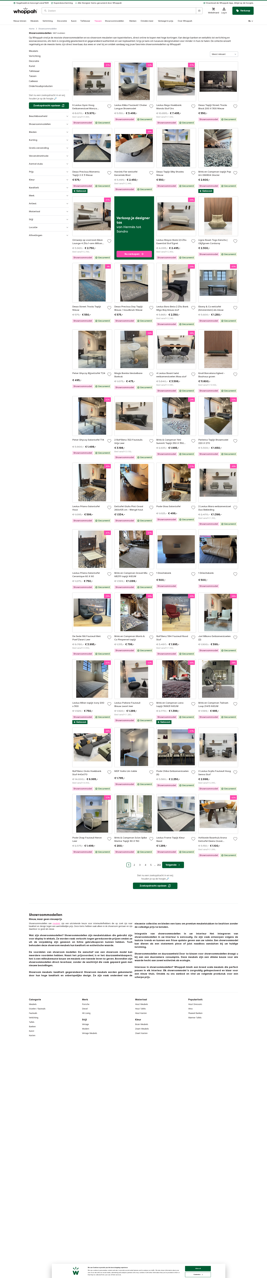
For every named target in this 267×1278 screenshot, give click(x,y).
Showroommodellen (47, 28)
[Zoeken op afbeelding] (199, 11)
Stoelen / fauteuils (37, 1008)
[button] (189, 3)
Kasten (32, 1035)
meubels (56, 923)
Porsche (85, 1004)
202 (159, 864)
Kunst (31, 1031)
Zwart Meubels (142, 1028)
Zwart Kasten (141, 1033)
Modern (85, 1028)
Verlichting (33, 1017)
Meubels (33, 1004)
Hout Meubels (141, 1004)
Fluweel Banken (195, 1013)
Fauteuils (33, 1013)
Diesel (85, 1008)
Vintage (85, 1024)
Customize (197, 1274)
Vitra (190, 1008)
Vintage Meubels (89, 1033)
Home (31, 28)
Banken (32, 1026)
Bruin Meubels (141, 1024)
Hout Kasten (141, 1013)
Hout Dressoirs (195, 1004)
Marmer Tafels (195, 1017)
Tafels (31, 1022)
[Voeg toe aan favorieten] (109, 106)
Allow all (198, 1268)
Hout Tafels (140, 1008)
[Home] (25, 11)
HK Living (86, 1013)
